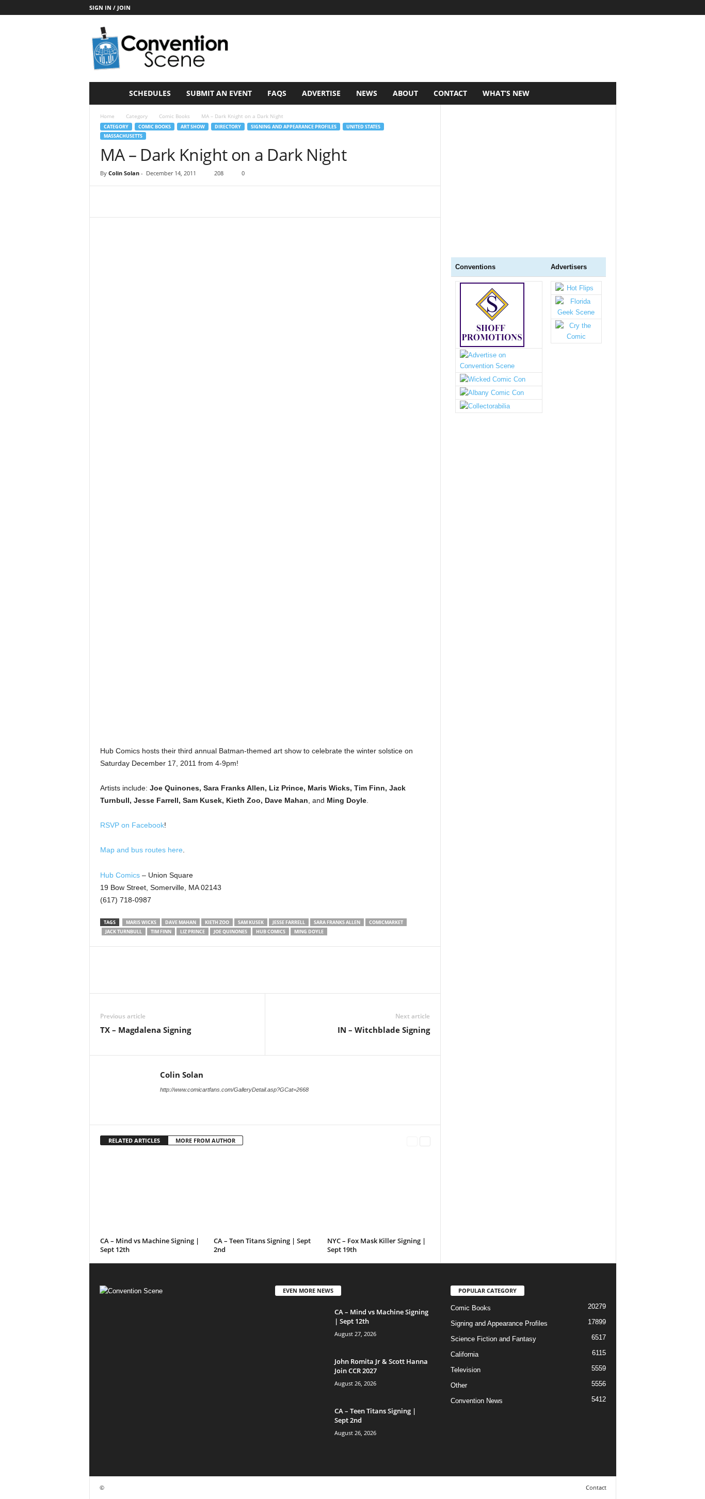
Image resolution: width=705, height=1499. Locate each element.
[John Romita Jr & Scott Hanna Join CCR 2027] (301, 1376)
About (405, 93)
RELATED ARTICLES (134, 1140)
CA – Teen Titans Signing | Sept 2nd (262, 1245)
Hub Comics (120, 875)
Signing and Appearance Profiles (294, 126)
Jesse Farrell (289, 922)
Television (465, 1370)
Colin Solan (123, 173)
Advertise (321, 93)
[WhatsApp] (181, 201)
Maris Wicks (141, 922)
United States (363, 126)
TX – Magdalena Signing (145, 1030)
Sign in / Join (110, 7)
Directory (228, 126)
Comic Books (174, 116)
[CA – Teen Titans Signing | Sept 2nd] (265, 1194)
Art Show (193, 126)
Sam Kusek (251, 922)
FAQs (276, 93)
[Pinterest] (158, 201)
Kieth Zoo (217, 922)
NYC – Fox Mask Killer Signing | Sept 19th (376, 1245)
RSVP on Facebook (132, 825)
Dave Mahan (180, 922)
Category (137, 116)
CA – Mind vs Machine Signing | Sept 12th (149, 1245)
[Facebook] (110, 201)
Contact (450, 93)
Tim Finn (161, 931)
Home (107, 116)
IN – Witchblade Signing (384, 1030)
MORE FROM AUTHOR (205, 1140)
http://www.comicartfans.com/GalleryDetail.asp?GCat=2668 (234, 1089)
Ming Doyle (309, 931)
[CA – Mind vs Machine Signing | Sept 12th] (151, 1194)
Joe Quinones (230, 931)
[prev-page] (412, 1140)
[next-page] (425, 1140)
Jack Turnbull (123, 931)
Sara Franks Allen (337, 922)
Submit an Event (219, 93)
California (464, 1354)
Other (459, 1385)
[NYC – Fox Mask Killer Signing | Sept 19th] (378, 1194)
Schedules (150, 93)
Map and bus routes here (141, 850)
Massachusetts (123, 136)
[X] (134, 201)
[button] (600, 93)
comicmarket (386, 922)
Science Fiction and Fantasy (493, 1339)
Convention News (477, 1401)
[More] (206, 201)
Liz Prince (192, 931)
